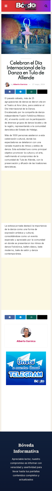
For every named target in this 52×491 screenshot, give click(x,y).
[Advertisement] (26, 197)
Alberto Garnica (20, 84)
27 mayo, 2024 (38, 84)
